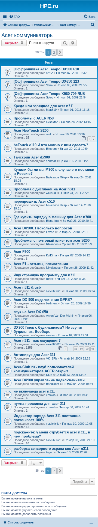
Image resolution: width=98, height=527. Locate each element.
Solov (49, 85)
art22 (49, 72)
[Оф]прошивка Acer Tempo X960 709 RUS (49, 94)
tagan (49, 452)
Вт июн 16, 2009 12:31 (73, 335)
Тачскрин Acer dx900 (32, 157)
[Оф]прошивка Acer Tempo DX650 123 (46, 81)
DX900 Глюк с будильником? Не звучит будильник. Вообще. (48, 329)
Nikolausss (53, 267)
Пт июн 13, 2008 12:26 (72, 452)
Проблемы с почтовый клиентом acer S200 (52, 240)
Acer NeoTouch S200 (31, 130)
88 (75, 349)
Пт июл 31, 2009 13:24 (80, 291)
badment (51, 303)
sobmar (51, 161)
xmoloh (51, 395)
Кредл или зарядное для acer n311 (44, 106)
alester (50, 335)
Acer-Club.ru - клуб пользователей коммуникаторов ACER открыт (44, 369)
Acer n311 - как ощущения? (37, 341)
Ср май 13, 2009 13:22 (71, 374)
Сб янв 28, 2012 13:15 (76, 122)
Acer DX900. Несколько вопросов (43, 228)
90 (87, 349)
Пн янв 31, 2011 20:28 (74, 192)
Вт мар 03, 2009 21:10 (79, 440)
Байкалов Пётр (56, 177)
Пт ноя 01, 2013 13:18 (75, 109)
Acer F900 (22, 252)
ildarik (50, 278)
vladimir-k (52, 423)
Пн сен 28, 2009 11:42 (79, 267)
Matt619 (51, 109)
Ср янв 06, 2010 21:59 (77, 244)
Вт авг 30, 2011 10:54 (74, 148)
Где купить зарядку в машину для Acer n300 (52, 217)
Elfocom (51, 148)
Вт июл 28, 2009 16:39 (76, 303)
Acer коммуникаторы (27, 35)
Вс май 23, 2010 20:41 (78, 220)
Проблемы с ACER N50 (34, 118)
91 (92, 349)
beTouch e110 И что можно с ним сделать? (51, 145)
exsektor (52, 122)
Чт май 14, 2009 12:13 (75, 358)
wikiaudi (51, 192)
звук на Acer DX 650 (31, 312)
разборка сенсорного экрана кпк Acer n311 (51, 449)
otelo (49, 134)
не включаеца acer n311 (34, 391)
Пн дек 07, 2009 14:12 (75, 255)
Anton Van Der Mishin (60, 315)
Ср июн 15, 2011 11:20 (74, 161)
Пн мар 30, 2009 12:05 (77, 423)
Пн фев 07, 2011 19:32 (71, 72)
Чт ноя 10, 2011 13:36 (70, 134)
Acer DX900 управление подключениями (49, 380)
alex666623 (53, 291)
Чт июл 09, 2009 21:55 (72, 85)
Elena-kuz (52, 220)
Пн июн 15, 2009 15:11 (80, 344)
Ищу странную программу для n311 (45, 275)
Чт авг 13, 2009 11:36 (71, 278)
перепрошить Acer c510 (34, 201)
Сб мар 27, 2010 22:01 (72, 231)
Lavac (50, 231)
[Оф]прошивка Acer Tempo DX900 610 (46, 69)
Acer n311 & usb (27, 287)
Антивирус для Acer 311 (34, 355)
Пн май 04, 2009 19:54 (77, 383)
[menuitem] (14, 16)
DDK (49, 374)
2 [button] (54, 52)
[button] (60, 52)
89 (81, 349)
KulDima (51, 255)
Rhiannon (52, 244)
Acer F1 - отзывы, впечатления (41, 264)
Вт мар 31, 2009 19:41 (74, 395)
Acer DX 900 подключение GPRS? (43, 300)
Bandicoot (52, 383)
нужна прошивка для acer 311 (39, 404)
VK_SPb (51, 358)
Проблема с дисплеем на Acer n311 (44, 189)
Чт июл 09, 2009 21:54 (72, 97)
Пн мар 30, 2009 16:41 (74, 407)
